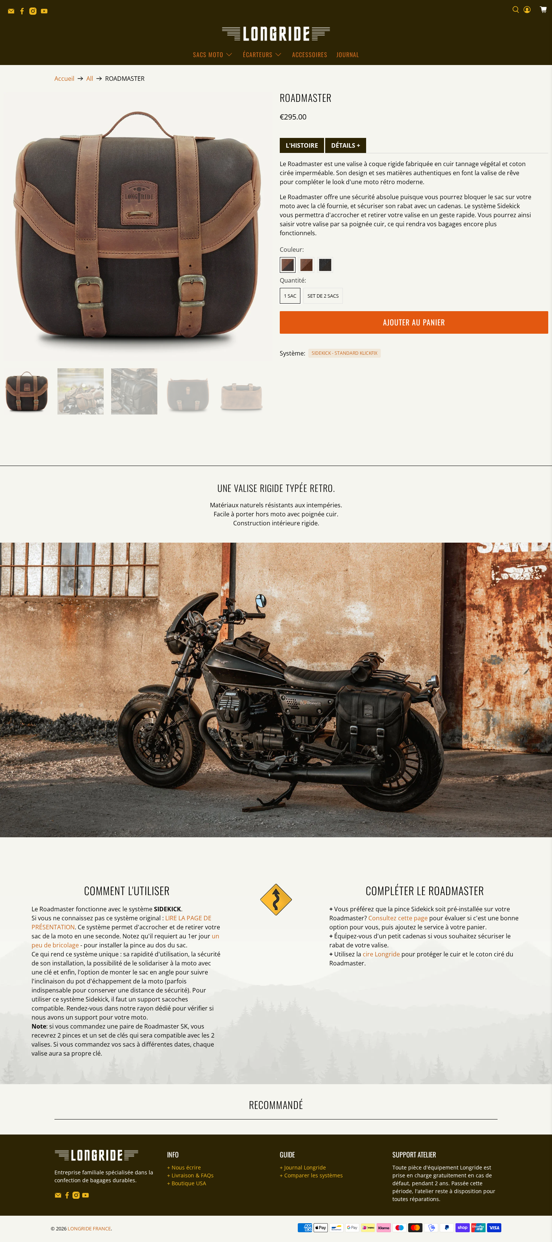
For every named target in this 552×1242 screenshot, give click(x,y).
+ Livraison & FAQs (190, 1175)
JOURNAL (347, 54)
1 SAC (290, 295)
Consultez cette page (398, 918)
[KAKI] (288, 265)
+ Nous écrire (184, 1167)
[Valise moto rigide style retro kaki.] (138, 226)
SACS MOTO (208, 54)
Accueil (64, 79)
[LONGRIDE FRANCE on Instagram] (34, 13)
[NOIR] (325, 265)
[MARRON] (306, 265)
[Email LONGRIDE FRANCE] (13, 13)
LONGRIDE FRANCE (89, 1228)
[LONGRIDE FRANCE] (276, 33)
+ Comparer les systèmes (311, 1175)
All (89, 79)
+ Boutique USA (186, 1183)
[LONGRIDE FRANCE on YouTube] (46, 13)
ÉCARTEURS (258, 54)
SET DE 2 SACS (323, 295)
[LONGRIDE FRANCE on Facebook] (23, 13)
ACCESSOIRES (309, 54)
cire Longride (381, 954)
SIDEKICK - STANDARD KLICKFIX (344, 353)
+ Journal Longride (303, 1167)
